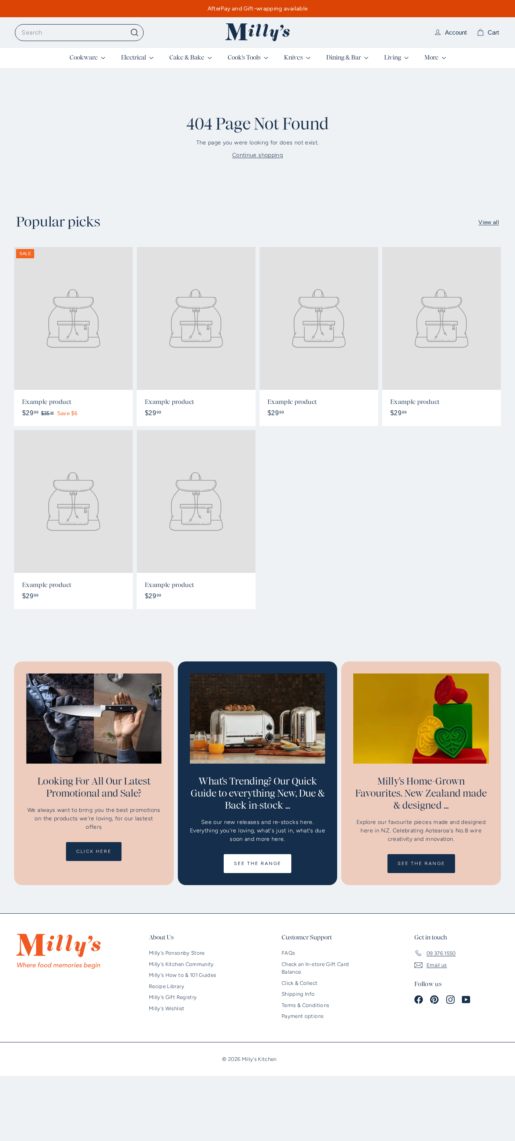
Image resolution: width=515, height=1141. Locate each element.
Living (393, 57)
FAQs (288, 953)
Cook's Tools (245, 57)
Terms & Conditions (305, 1005)
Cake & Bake (187, 57)
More (432, 57)
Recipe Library (166, 986)
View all (488, 222)
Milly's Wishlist (167, 1008)
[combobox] (79, 32)
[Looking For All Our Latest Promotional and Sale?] (94, 718)
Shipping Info (298, 994)
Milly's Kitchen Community (181, 964)
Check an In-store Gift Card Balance (315, 968)
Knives (294, 57)
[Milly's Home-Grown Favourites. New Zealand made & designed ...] (421, 718)
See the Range (257, 863)
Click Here (93, 851)
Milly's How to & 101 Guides (182, 975)
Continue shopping (257, 155)
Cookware (84, 57)
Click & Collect (299, 983)
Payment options (302, 1016)
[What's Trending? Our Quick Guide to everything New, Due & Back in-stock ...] (257, 718)
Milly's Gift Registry (173, 997)
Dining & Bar (344, 57)
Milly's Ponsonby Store (177, 953)
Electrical (134, 57)
